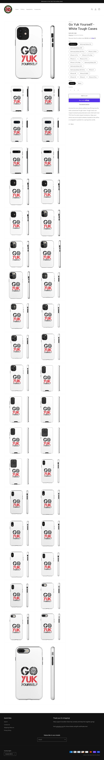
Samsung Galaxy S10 (85, 44)
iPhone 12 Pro (74, 55)
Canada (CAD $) (9, 754)
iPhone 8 (82, 77)
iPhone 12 (73, 44)
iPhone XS (73, 77)
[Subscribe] (65, 739)
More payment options (84, 104)
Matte (79, 83)
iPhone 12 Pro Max (87, 55)
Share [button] (72, 124)
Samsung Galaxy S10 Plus (77, 51)
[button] (92, 9)
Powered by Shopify (96, 755)
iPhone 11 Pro (84, 59)
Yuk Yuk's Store (89, 755)
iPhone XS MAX (84, 73)
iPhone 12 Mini (92, 51)
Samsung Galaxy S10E (76, 48)
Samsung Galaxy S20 (90, 62)
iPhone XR (73, 73)
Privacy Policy (7, 730)
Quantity (71, 87)
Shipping (71, 35)
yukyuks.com (60, 726)
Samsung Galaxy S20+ (76, 66)
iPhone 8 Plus (93, 77)
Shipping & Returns (9, 727)
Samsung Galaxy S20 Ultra (77, 69)
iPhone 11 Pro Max (75, 62)
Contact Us (7, 724)
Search (6, 721)
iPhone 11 (73, 59)
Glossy (72, 83)
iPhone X (91, 69)
